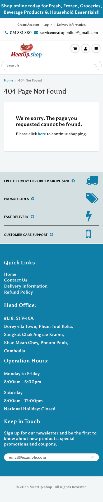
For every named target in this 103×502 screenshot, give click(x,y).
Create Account (28, 25)
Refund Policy (18, 292)
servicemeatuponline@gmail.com (69, 32)
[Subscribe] (92, 457)
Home (8, 80)
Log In (48, 25)
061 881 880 (21, 32)
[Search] (95, 65)
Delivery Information (71, 25)
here (42, 134)
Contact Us (15, 280)
